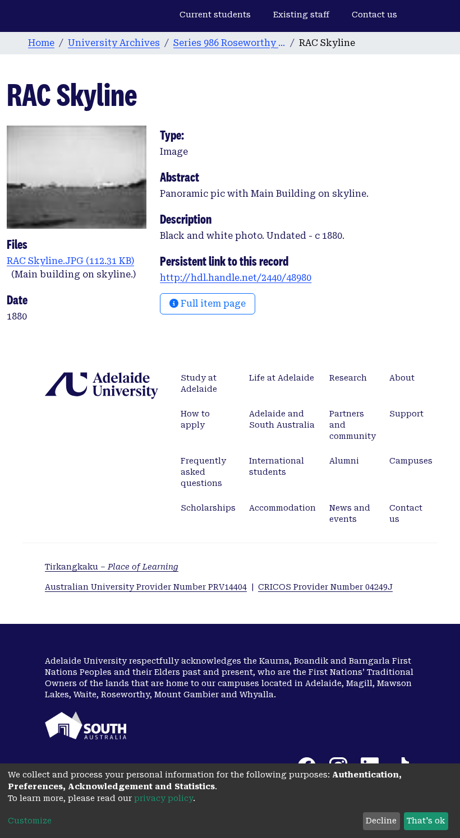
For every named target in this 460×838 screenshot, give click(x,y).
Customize (30, 820)
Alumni (344, 460)
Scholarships (208, 507)
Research (348, 377)
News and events (349, 513)
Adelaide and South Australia (282, 419)
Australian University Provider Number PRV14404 (146, 586)
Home (41, 43)
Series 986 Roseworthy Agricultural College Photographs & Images (229, 43)
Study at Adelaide (199, 383)
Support (406, 413)
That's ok (426, 820)
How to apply (195, 419)
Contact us (374, 14)
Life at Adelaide (281, 377)
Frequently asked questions (203, 472)
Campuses (411, 460)
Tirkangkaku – (111, 566)
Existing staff (301, 14)
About (402, 377)
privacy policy (163, 798)
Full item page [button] (212, 303)
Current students (215, 14)
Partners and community (352, 425)
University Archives (114, 43)
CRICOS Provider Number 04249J (325, 586)
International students (276, 466)
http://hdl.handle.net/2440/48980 (235, 277)
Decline (381, 820)
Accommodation (282, 507)
